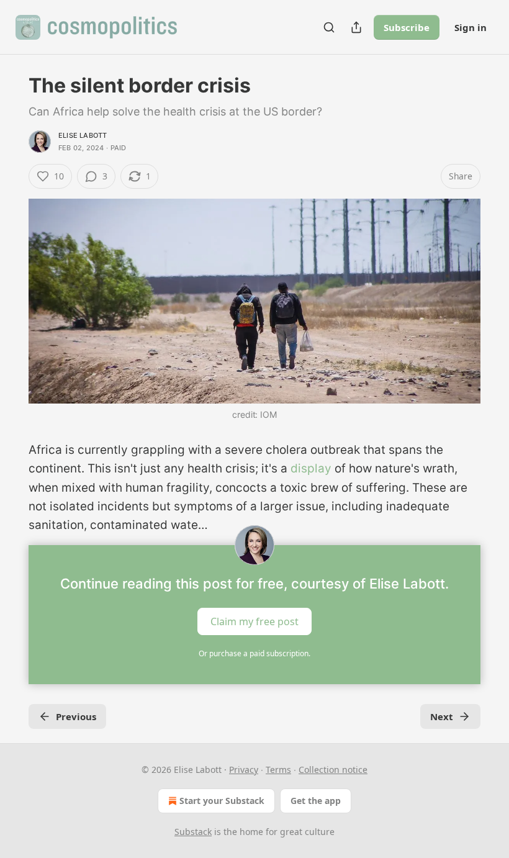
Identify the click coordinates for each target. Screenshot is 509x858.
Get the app (316, 800)
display (311, 468)
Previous (76, 716)
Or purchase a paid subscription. (254, 653)
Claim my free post (254, 621)
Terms (278, 769)
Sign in (470, 27)
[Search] (329, 27)
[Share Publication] (356, 27)
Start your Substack (221, 800)
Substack (193, 832)
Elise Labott (82, 135)
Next (441, 716)
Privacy (243, 769)
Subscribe (407, 27)
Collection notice (333, 769)
